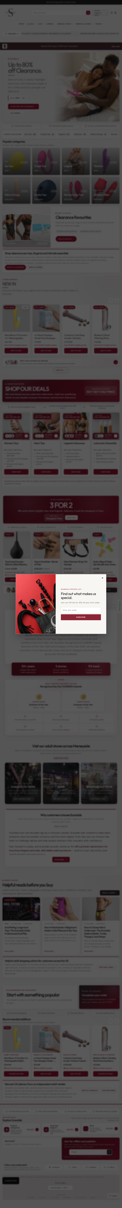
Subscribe (81, 617)
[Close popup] (102, 578)
